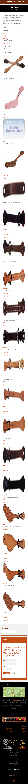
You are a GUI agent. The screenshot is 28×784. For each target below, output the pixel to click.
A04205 (5, 259)
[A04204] (14, 218)
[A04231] (14, 513)
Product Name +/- (6, 32)
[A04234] (14, 601)
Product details (6, 83)
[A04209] (14, 365)
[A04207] (14, 306)
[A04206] (14, 277)
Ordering (5, 38)
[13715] (14, 97)
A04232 (5, 553)
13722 (4, 141)
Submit (7, 673)
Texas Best (24, 728)
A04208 (5, 347)
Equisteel (24, 731)
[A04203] (14, 188)
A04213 (5, 406)
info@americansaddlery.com (14, 760)
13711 (4, 76)
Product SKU (5, 33)
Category (5, 35)
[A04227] (14, 483)
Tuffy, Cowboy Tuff (9, 731)
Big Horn (5, 45)
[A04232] (14, 542)
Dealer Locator (15, 700)
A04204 (5, 229)
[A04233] (14, 572)
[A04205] (14, 247)
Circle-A (9, 729)
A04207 (5, 318)
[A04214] (14, 424)
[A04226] (14, 454)
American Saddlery (7, 43)
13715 (4, 112)
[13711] (14, 64)
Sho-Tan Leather (9, 726)
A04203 (5, 200)
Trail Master (23, 729)
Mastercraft (9, 728)
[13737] (14, 159)
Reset (13, 673)
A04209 (5, 377)
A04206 (5, 288)
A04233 (5, 583)
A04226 (5, 465)
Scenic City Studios (16, 775)
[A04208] (14, 336)
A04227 (5, 494)
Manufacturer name (7, 36)
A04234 (5, 612)
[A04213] (14, 395)
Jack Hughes (23, 726)
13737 (4, 170)
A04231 (5, 524)
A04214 (5, 435)
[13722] (14, 128)
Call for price (5, 81)
